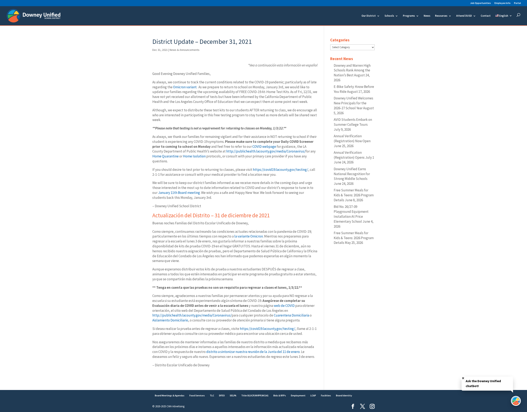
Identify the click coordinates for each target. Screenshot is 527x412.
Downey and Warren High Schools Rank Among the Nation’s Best (352, 70)
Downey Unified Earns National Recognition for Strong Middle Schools (352, 174)
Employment (298, 395)
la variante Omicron (248, 236)
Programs (409, 15)
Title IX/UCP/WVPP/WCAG (254, 395)
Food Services (197, 395)
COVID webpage (264, 146)
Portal (517, 3)
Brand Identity (344, 395)
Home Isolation (194, 156)
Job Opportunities (480, 3)
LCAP (313, 395)
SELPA (233, 395)
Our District (368, 15)
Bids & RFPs (279, 395)
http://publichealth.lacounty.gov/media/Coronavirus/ (265, 151)
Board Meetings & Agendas (169, 395)
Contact (486, 15)
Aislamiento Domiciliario (170, 320)
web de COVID (284, 305)
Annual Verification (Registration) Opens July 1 (354, 155)
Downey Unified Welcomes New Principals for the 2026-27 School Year (353, 103)
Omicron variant (185, 87)
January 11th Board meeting (179, 192)
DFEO (222, 395)
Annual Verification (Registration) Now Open (352, 138)
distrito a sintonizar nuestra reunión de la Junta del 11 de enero (253, 351)
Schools (389, 15)
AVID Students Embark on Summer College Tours (353, 122)
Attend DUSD (464, 15)
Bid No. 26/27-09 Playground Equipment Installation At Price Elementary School (351, 213)
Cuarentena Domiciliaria (291, 315)
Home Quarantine (165, 156)
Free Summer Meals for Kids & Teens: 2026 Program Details (354, 195)
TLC (212, 395)
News (427, 15)
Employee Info (502, 3)
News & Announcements (184, 50)
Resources (441, 15)
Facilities (326, 395)
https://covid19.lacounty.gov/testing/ (280, 169)
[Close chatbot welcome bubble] (463, 378)
